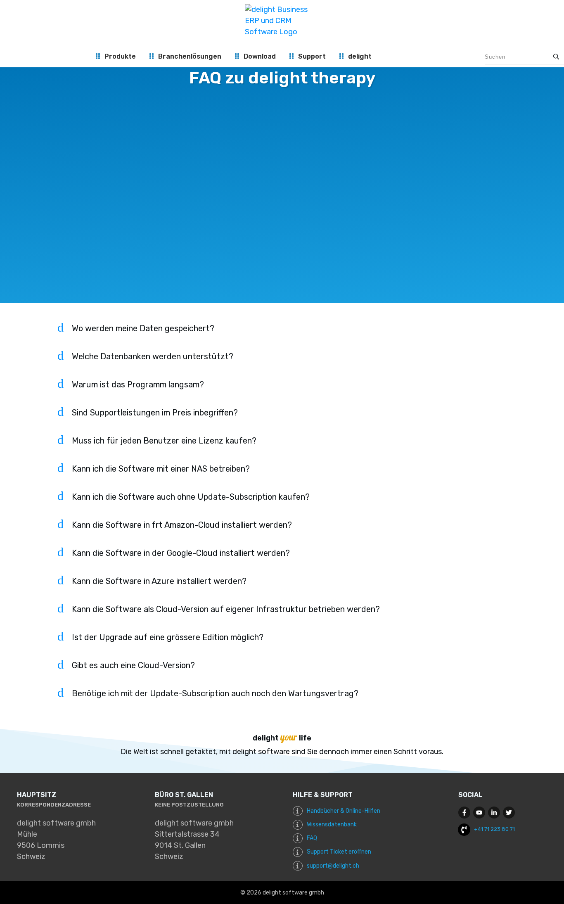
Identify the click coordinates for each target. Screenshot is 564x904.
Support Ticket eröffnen (339, 851)
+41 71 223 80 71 (494, 829)
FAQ (312, 838)
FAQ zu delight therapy (282, 78)
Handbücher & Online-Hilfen (343, 810)
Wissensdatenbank (332, 824)
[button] (282, 333)
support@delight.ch (333, 865)
